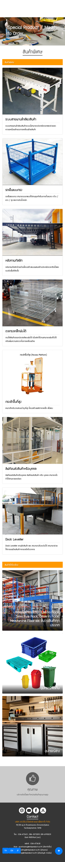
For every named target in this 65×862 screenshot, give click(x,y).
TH (5, 850)
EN (12, 850)
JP (18, 850)
